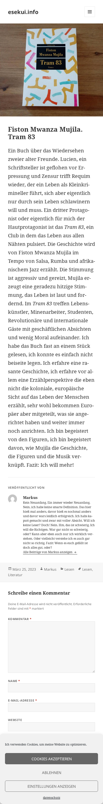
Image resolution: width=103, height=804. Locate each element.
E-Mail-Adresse (22, 700)
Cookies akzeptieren (52, 758)
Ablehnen (51, 772)
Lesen (69, 569)
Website (15, 720)
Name (14, 681)
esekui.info (23, 11)
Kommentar (20, 619)
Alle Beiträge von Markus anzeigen (48, 552)
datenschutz (51, 798)
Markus (50, 569)
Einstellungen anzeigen (52, 786)
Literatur (15, 574)
